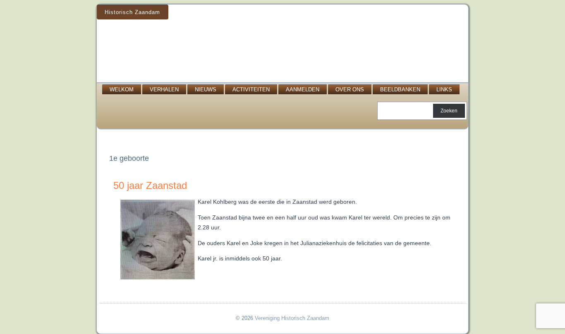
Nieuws (205, 89)
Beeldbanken (400, 89)
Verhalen (164, 89)
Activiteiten (251, 89)
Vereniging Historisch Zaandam (292, 318)
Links (444, 89)
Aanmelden (302, 89)
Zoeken (449, 111)
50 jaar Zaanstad (150, 185)
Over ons (349, 89)
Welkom (122, 89)
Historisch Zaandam (132, 12)
